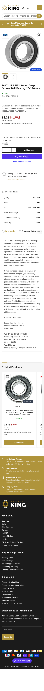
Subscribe (8, 637)
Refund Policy (7, 594)
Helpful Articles (8, 588)
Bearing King (15, 666)
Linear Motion (7, 536)
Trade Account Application (12, 603)
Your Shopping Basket (11, 564)
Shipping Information (32, 231)
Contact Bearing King (10, 582)
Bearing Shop (7, 558)
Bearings (5, 521)
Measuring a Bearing (10, 567)
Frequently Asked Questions (13, 585)
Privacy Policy (7, 591)
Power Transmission (10, 545)
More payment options (22, 161)
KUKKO (5, 533)
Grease (5, 530)
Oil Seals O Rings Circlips (12, 542)
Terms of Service (8, 600)
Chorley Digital (34, 666)
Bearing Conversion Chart (12, 570)
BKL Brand (19, 407)
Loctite (4, 539)
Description (10, 231)
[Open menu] (39, 7)
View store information (16, 180)
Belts (4, 524)
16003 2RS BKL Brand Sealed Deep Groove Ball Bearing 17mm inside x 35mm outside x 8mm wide (19, 412)
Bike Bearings (7, 527)
